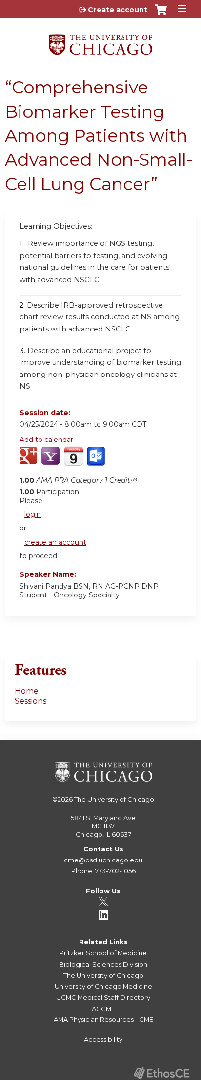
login (32, 514)
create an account (55, 542)
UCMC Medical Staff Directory (103, 997)
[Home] (100, 41)
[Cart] (161, 14)
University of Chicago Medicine (103, 986)
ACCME (103, 1009)
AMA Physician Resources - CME (103, 1019)
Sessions (30, 700)
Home (27, 691)
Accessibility (103, 1039)
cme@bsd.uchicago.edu (103, 860)
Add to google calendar (29, 461)
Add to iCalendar (73, 461)
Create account (117, 9)
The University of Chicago (114, 799)
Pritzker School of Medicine (103, 953)
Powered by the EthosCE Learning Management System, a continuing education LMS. (161, 1073)
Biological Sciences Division (103, 964)
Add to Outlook (97, 461)
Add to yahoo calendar (51, 461)
